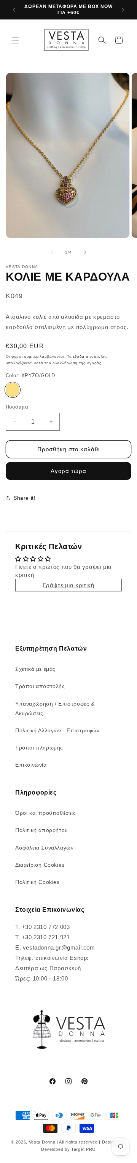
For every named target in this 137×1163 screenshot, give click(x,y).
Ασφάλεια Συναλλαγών (44, 848)
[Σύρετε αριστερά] (51, 252)
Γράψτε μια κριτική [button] (68, 585)
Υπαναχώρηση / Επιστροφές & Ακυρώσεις (55, 708)
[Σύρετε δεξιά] (85, 252)
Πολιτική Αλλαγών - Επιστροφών (57, 730)
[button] (15, 40)
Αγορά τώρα (68, 471)
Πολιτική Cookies (37, 882)
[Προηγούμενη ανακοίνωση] (14, 10)
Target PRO (83, 1149)
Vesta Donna (43, 1142)
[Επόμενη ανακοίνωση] (123, 10)
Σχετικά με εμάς (35, 669)
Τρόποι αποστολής (40, 686)
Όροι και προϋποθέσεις (45, 813)
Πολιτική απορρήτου (41, 830)
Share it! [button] (24, 498)
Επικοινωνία (31, 765)
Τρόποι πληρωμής (39, 748)
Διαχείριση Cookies (40, 865)
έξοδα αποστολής (90, 356)
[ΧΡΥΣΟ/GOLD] (12, 390)
